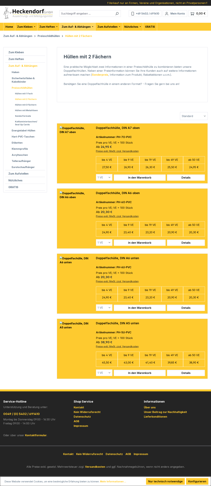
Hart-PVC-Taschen (23, 136)
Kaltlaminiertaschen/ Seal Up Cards (26, 123)
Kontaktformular (36, 435)
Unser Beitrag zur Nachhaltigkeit (165, 412)
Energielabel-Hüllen (23, 130)
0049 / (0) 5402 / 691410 (21, 414)
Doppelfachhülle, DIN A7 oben (118, 128)
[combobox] (86, 13)
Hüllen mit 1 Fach (24, 93)
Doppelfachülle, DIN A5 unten (117, 323)
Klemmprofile (20, 148)
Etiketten (17, 142)
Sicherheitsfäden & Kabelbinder (23, 80)
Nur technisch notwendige (165, 481)
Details (186, 177)
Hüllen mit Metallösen (26, 110)
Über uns (150, 407)
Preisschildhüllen (22, 87)
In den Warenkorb (139, 177)
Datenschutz (82, 416)
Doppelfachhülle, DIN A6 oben (118, 193)
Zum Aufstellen (18, 173)
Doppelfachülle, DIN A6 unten (117, 258)
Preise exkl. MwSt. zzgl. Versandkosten (117, 151)
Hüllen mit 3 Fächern (25, 105)
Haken (15, 72)
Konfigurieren (197, 481)
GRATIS (13, 187)
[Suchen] (117, 13)
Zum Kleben (16, 52)
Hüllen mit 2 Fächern (26, 99)
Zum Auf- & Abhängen (22, 65)
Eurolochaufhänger (23, 167)
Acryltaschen (20, 154)
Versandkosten (95, 466)
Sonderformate (23, 116)
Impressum (81, 425)
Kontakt (79, 407)
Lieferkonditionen (155, 416)
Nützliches (15, 180)
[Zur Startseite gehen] (28, 13)
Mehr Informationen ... (113, 481)
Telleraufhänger (21, 161)
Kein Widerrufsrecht (87, 412)
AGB (76, 421)
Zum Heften (16, 59)
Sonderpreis (100, 74)
